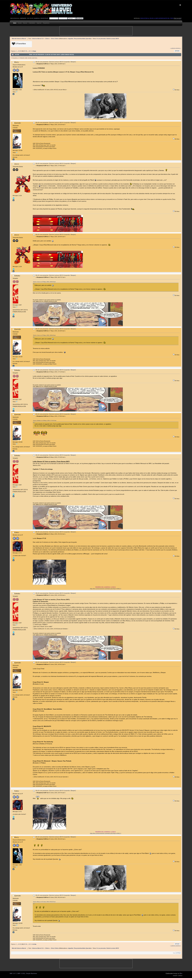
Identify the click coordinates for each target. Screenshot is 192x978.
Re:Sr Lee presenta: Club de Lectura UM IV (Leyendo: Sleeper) (56, 61)
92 (19, 51)
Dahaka (17, 276)
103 (30, 51)
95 (24, 51)
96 (26, 51)
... (17, 51)
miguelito (70, 38)
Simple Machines (31, 973)
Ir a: (174, 953)
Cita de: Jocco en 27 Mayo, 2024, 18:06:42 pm (44, 281)
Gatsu (16, 532)
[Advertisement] (96, 30)
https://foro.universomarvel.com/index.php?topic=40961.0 (105, 588)
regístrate (44, 18)
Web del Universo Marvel (19, 38)
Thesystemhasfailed (79, 38)
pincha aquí (177, 18)
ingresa (36, 18)
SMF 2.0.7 (13, 973)
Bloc (181, 973)
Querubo (88, 38)
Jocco (16, 164)
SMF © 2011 (21, 973)
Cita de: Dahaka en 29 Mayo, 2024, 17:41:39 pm (44, 420)
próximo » (178, 48)
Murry (16, 62)
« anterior (172, 48)
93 (20, 51)
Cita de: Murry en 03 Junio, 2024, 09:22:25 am (44, 901)
